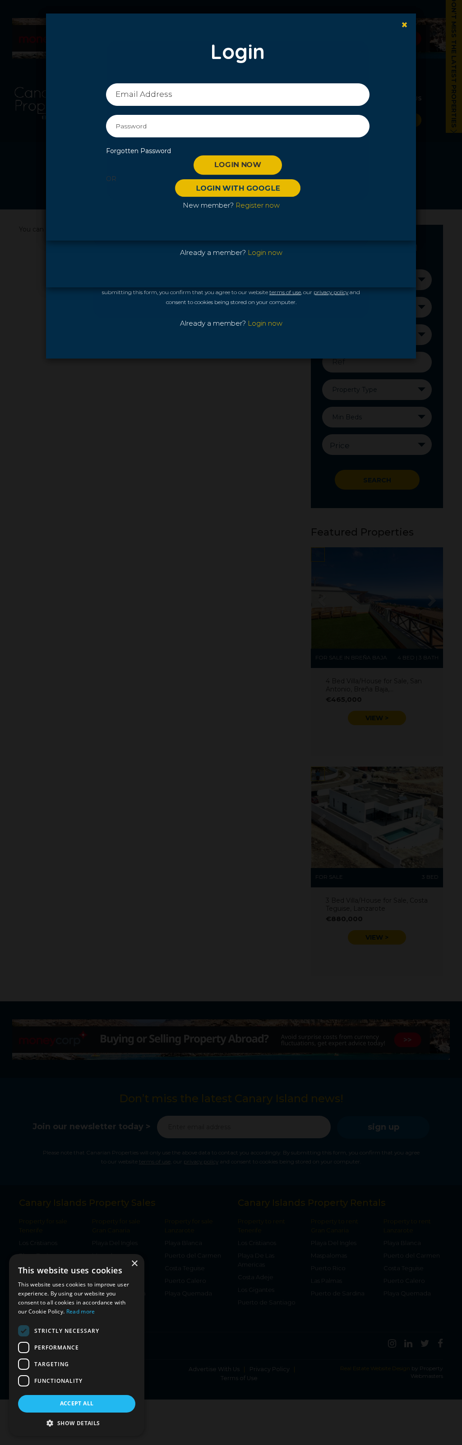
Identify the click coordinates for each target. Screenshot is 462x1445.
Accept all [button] (77, 1403)
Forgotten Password (138, 151)
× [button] (134, 1263)
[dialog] (76, 1345)
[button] (76, 1422)
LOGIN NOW (237, 164)
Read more (80, 1311)
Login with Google (238, 188)
